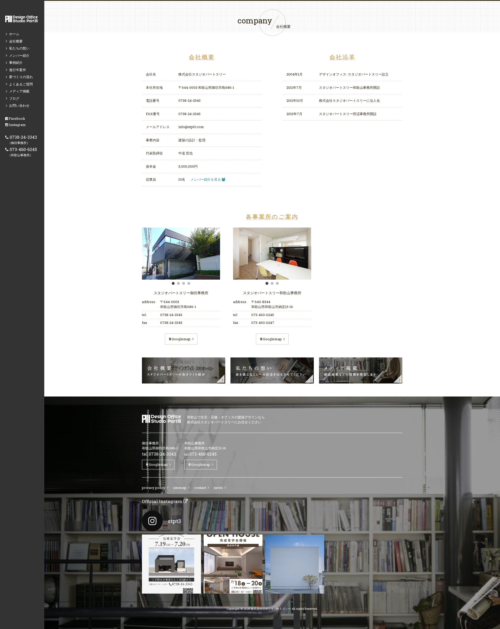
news (218, 487)
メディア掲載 (19, 91)
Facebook (16, 118)
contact (200, 487)
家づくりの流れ (21, 76)
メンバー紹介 (19, 55)
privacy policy (153, 487)
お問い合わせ (19, 105)
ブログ (14, 98)
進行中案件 (17, 69)
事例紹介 (16, 62)
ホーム (14, 34)
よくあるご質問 (21, 84)
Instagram (17, 124)
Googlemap (181, 339)
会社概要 (16, 41)
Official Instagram (162, 501)
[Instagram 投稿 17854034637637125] (294, 564)
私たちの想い (19, 48)
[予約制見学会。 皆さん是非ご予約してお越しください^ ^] (233, 564)
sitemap (179, 487)
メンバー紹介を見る (206, 179)
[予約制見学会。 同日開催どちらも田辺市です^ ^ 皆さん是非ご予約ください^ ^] (171, 564)
